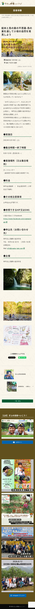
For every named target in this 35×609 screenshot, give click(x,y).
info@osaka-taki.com (15, 248)
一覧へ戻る (17, 401)
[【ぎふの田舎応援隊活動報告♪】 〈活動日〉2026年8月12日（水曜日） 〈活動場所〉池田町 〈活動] (17, 576)
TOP (2, 15)
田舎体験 (7, 15)
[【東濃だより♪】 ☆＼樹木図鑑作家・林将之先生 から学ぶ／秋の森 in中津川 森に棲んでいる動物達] (17, 475)
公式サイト (19, 442)
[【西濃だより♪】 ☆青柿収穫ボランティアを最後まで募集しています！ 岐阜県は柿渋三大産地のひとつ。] (17, 542)
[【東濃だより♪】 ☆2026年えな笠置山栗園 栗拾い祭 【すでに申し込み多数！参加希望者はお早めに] (17, 509)
